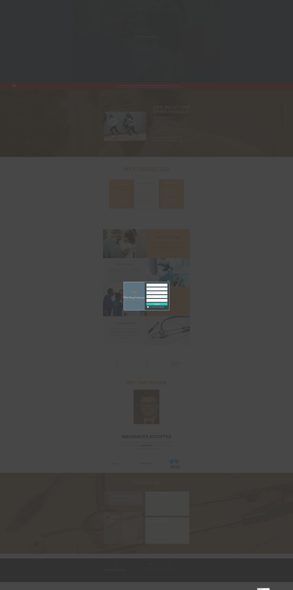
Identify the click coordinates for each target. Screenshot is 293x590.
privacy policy (161, 307)
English (261, 589)
